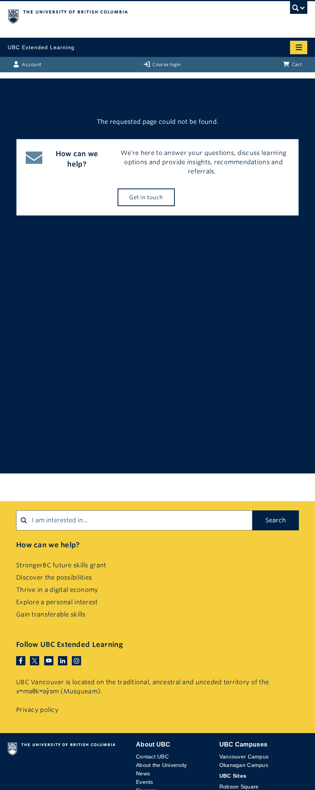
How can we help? (48, 545)
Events (144, 782)
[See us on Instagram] (76, 660)
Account (31, 64)
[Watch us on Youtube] (48, 660)
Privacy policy (37, 709)
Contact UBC (152, 756)
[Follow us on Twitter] (34, 660)
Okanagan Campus (243, 765)
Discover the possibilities (54, 577)
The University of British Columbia (112, 15)
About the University (161, 765)
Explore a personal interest (57, 602)
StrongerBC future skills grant (61, 565)
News (143, 773)
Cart (296, 64)
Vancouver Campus (244, 756)
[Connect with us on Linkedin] (62, 660)
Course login (166, 64)
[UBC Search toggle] (298, 9)
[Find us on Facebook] (20, 660)
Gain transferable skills (51, 614)
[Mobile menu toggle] (298, 47)
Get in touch (146, 197)
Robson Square (239, 786)
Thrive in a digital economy (57, 589)
